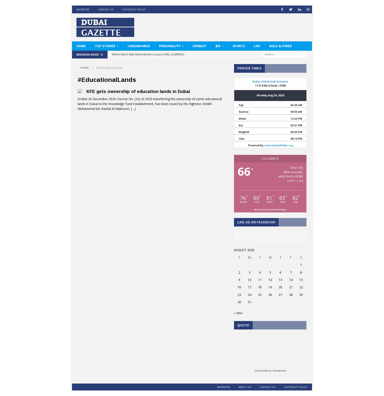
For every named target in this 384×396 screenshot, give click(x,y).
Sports (239, 46)
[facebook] (282, 9)
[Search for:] (284, 54)
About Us (245, 387)
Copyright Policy (134, 9)
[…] (133, 109)
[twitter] (291, 9)
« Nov (238, 313)
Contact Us (105, 9)
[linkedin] (299, 9)
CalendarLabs (279, 370)
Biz (218, 46)
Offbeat (199, 46)
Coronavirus (139, 46)
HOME (81, 46)
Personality (169, 46)
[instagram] (308, 9)
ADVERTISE (82, 9)
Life (257, 46)
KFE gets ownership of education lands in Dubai (138, 91)
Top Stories (105, 46)
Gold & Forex (280, 46)
